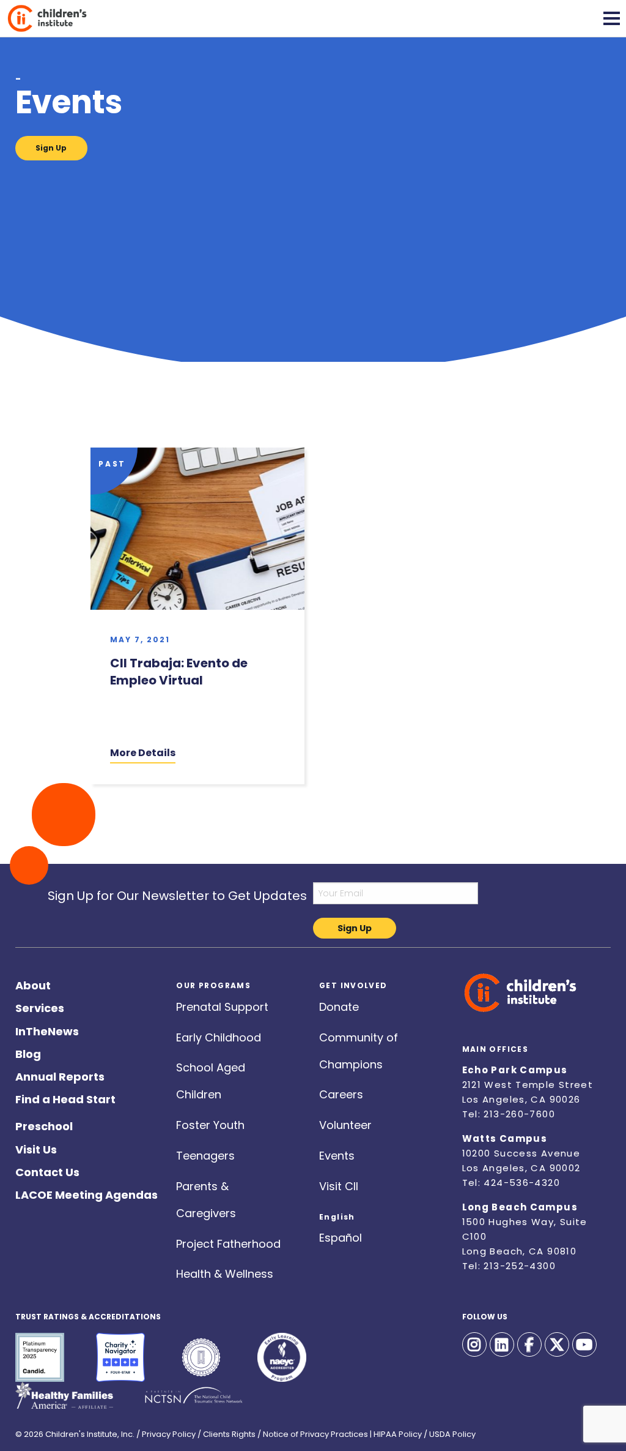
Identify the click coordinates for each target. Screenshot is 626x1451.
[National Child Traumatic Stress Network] (194, 1395)
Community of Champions (358, 1035)
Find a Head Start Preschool (65, 1097)
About (33, 983)
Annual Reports (60, 1074)
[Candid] (39, 1357)
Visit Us (36, 1147)
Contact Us (47, 1169)
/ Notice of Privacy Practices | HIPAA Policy (339, 1430)
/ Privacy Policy (166, 1430)
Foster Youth (210, 1122)
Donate (339, 1004)
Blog (28, 1051)
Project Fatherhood (228, 1241)
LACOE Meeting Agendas (86, 1192)
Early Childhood (218, 1035)
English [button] (337, 1213)
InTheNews (47, 1029)
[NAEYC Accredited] (281, 1357)
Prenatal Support (222, 1004)
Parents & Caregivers (206, 1184)
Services (39, 1005)
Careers (341, 1092)
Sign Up (51, 148)
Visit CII (338, 1184)
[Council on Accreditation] (201, 1357)
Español (340, 1235)
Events (337, 1153)
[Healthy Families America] (64, 1395)
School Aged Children (210, 1065)
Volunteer (345, 1122)
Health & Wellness (224, 1271)
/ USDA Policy (450, 1430)
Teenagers (205, 1153)
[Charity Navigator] (120, 1357)
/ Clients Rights (226, 1430)
